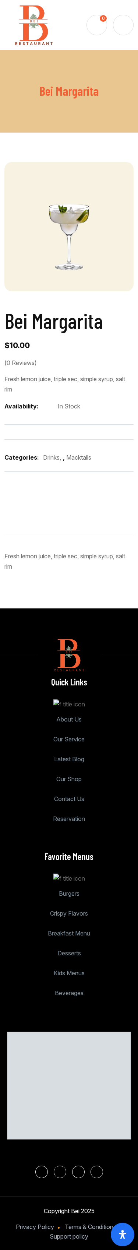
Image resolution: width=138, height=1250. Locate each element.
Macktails (78, 457)
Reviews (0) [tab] (86, 512)
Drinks (51, 457)
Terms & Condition (89, 1226)
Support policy (69, 1236)
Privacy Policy (35, 1226)
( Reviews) (20, 362)
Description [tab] (28, 512)
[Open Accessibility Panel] (122, 1234)
